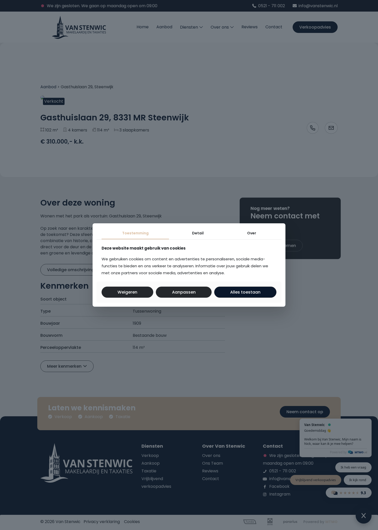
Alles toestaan (245, 292)
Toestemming (135, 233)
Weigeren (127, 292)
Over (251, 233)
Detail (198, 233)
